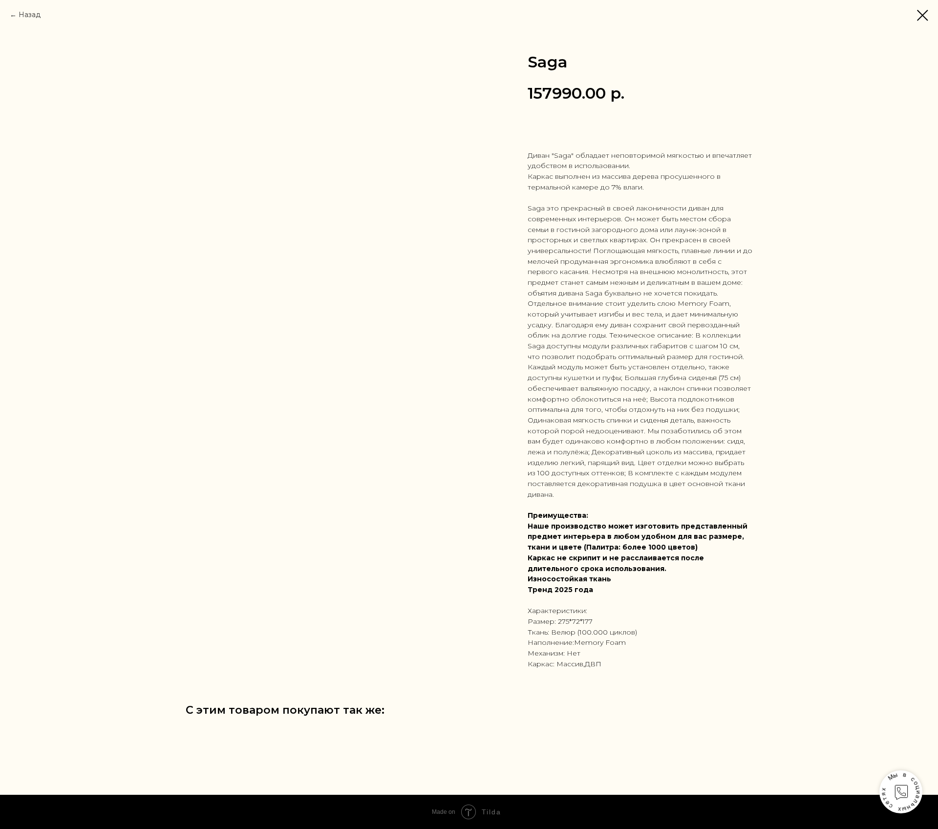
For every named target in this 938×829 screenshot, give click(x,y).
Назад (30, 14)
